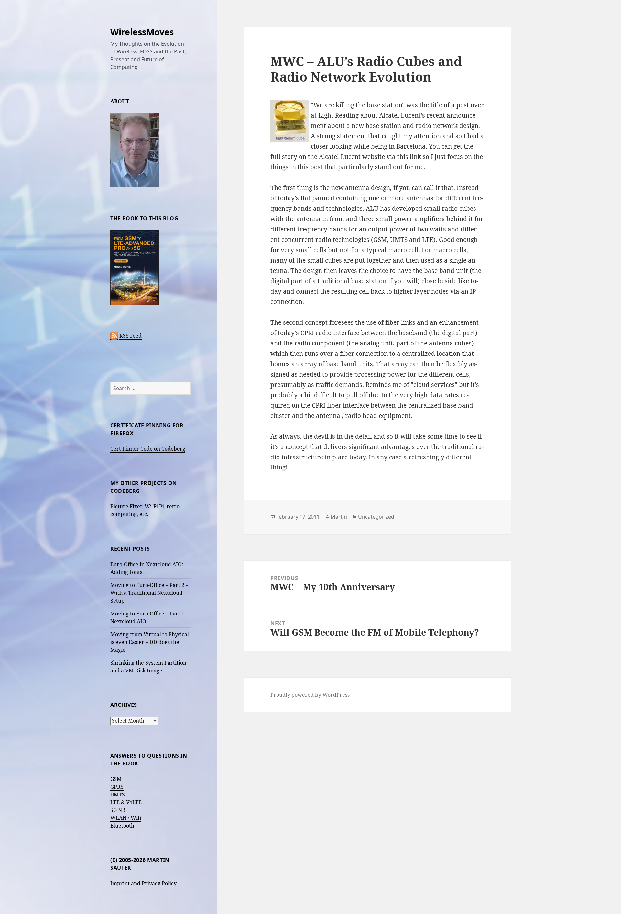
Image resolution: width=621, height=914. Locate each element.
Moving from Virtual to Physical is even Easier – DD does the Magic (149, 642)
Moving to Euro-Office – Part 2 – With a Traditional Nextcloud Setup (149, 592)
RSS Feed (130, 335)
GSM (116, 779)
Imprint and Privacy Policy (143, 883)
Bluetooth (122, 825)
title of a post (449, 105)
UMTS (117, 794)
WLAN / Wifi (125, 817)
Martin (339, 516)
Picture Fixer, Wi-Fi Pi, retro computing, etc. (145, 510)
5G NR (117, 810)
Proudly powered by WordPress (310, 694)
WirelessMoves (142, 32)
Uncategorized (376, 516)
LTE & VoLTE (126, 802)
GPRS (117, 786)
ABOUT (119, 101)
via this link (404, 156)
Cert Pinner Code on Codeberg (147, 448)
